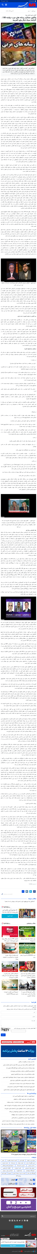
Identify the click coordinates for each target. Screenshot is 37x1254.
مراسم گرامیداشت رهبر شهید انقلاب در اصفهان (24, 1099)
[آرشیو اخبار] (12, 1221)
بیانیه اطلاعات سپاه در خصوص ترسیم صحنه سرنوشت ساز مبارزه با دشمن (18, 1121)
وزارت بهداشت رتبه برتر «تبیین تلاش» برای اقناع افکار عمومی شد (20, 1068)
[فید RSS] (15, 1221)
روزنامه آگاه (18, 1176)
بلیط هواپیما (19, 1171)
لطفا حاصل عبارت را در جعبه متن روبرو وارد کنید (25, 1028)
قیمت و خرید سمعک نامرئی (19, 1173)
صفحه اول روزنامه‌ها (30, 1128)
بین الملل (33, 11)
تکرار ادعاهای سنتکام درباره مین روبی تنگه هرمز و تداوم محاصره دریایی (18, 1065)
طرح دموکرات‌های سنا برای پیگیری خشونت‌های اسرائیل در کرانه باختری (19, 1090)
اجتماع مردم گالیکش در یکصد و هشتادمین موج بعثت (22, 1071)
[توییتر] (20, 1221)
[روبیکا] (17, 1221)
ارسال (3, 1035)
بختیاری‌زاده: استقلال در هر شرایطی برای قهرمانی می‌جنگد (21, 1112)
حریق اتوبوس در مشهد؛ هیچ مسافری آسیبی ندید (23, 1096)
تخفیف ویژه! (13, 1246)
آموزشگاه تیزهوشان (30, 1171)
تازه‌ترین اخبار (32, 1059)
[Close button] (36, 1239)
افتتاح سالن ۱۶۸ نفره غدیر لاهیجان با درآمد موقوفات (22, 1115)
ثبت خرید (9, 916)
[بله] (25, 1221)
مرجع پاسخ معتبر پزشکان (7, 1165)
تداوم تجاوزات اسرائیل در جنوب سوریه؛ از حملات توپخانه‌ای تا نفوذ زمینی (18, 1077)
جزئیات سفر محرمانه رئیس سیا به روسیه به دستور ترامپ (22, 1083)
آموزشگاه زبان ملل (31, 1173)
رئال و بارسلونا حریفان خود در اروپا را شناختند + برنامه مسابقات (20, 1102)
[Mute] (23, 917)
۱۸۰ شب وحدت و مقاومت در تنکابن (26, 1062)
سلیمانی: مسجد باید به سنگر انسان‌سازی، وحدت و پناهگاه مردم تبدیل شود (18, 1124)
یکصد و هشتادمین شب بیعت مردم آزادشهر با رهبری (22, 1074)
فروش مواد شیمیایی (29, 1168)
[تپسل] (2, 907)
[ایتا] (10, 1221)
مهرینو (9, 1173)
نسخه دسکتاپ (18, 1227)
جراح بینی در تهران (31, 1160)
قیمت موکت (20, 1163)
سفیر (3, 1160)
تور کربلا (13, 1163)
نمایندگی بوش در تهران (8, 1171)
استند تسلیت (5, 1163)
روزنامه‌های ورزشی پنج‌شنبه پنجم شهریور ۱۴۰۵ (23, 1154)
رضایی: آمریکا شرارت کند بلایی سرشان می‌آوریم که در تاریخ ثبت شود (19, 1105)
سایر (29, 11)
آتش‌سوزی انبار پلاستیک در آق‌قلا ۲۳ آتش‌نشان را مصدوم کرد (20, 1087)
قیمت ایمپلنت (18, 1168)
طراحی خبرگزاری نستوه (28, 1251)
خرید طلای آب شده (30, 1163)
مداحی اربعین (31, 1165)
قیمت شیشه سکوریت (12, 1160)
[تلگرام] (27, 1221)
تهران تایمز (4, 1173)
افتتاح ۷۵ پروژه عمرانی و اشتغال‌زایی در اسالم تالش (23, 1118)
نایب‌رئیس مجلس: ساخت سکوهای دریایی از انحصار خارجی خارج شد (19, 1108)
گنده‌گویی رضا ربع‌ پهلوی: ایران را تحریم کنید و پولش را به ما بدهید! (19, 901)
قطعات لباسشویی (6, 1168)
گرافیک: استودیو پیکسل (16, 1251)
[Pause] (21, 917)
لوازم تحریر (21, 1160)
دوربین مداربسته (21, 1165)
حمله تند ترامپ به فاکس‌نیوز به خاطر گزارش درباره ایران (22, 1080)
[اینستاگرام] (22, 1221)
